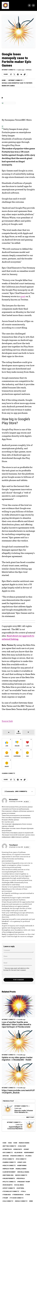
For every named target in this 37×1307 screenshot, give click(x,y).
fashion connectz (17, 1156)
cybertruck (7, 1149)
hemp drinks (22, 1166)
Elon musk (18, 1153)
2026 (10, 1143)
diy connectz (8, 1153)
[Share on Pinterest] (17, 74)
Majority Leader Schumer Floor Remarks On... (23, 1111)
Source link (7, 721)
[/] (29, 5)
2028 (15, 1143)
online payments (9, 1178)
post (23, 296)
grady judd (22, 1162)
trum (28, 1195)
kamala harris (21, 1169)
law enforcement (9, 1172)
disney (27, 1149)
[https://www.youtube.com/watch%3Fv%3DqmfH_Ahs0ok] (18, 1074)
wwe (31, 1201)
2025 (4, 1143)
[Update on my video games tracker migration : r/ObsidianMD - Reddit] (18, 1041)
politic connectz (9, 1182)
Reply (27, 801)
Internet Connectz (8, 70)
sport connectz (9, 1188)
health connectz (9, 1166)
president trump (24, 1182)
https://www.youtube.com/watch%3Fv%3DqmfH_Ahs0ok (18, 1091)
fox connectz (21, 1159)
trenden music (18, 1195)
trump (5, 1198)
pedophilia (21, 1178)
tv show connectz (17, 1198)
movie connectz (21, 1175)
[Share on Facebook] (11, 74)
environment (29, 1153)
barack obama (24, 1143)
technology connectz (11, 1191)
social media (19, 1185)
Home (4, 80)
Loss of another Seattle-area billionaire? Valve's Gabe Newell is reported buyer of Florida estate (16, 1024)
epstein (6, 1156)
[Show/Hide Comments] (18, 791)
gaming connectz (9, 773)
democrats (18, 1149)
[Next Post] (29, 1126)
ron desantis (7, 1185)
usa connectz (8, 1201)
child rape (22, 1146)
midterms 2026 (8, 1175)
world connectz (21, 1201)
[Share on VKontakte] (21, 74)
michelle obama (23, 1172)
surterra (20, 1188)
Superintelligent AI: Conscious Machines (15, 1128)
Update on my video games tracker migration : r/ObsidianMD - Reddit (17, 1058)
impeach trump (8, 1169)
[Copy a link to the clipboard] (24, 74)
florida (28, 1156)
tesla (24, 1191)
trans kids (7, 1195)
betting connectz (9, 1146)
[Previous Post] (8, 1109)
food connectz (8, 1159)
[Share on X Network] (14, 74)
